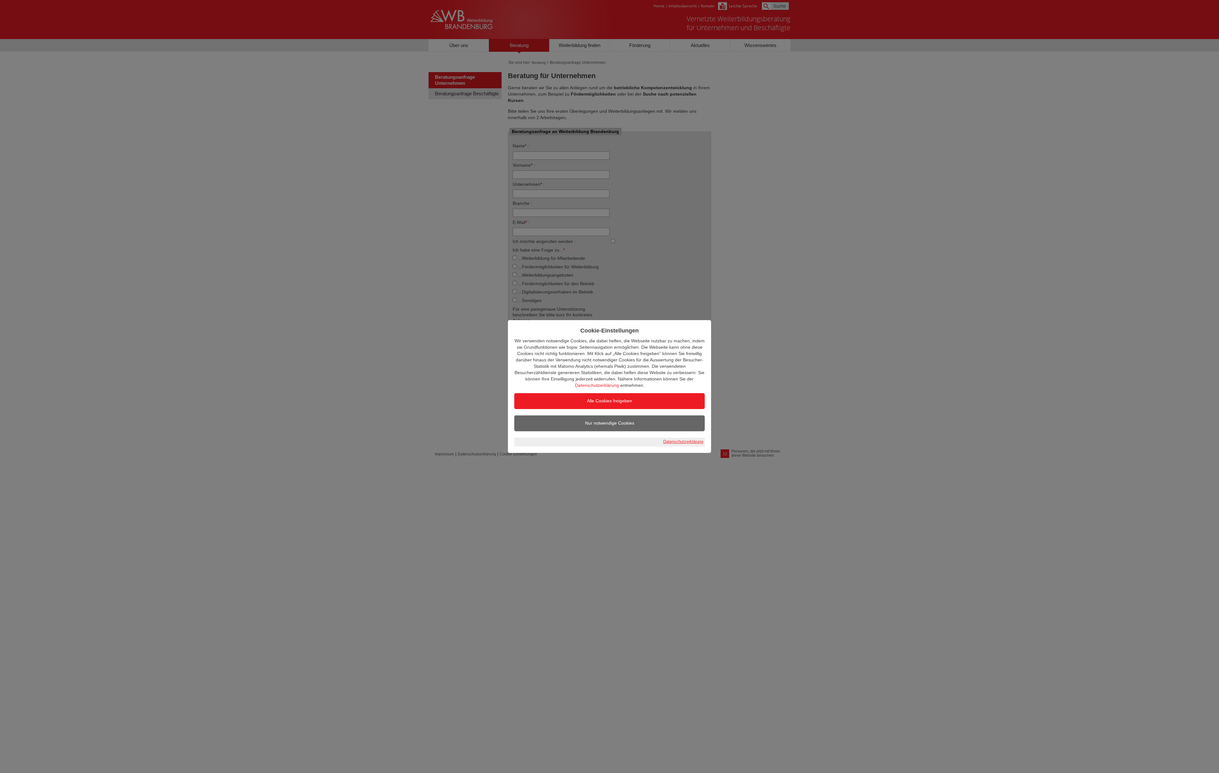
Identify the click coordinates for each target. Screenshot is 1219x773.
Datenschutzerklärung (597, 385)
